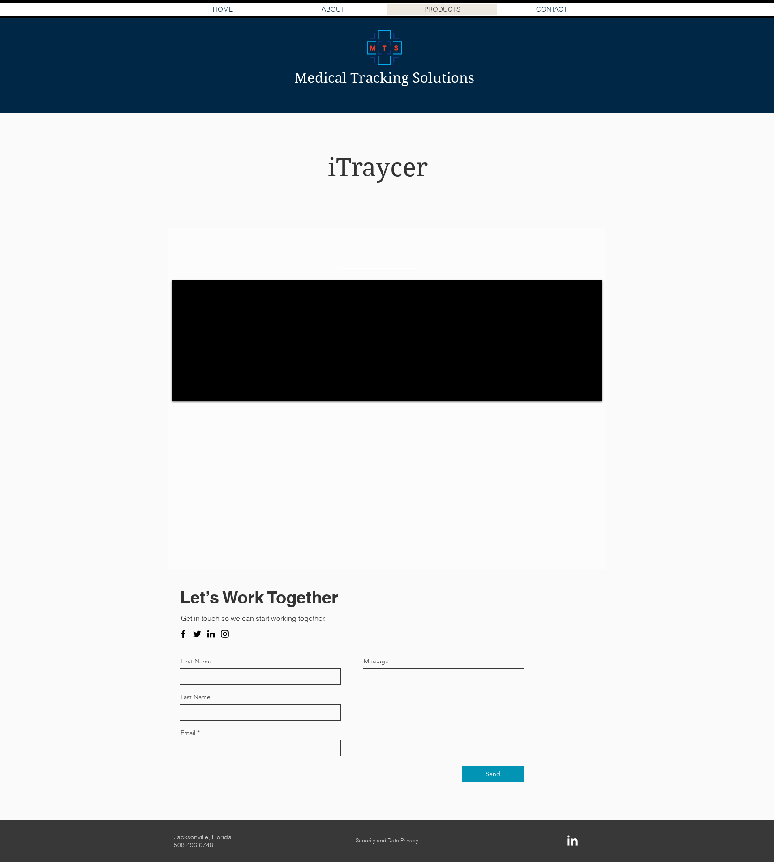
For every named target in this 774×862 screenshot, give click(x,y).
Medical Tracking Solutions (384, 78)
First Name (196, 661)
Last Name (196, 697)
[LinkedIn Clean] (572, 840)
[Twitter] (197, 633)
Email (188, 733)
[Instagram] (224, 633)
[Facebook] (183, 633)
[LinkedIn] (211, 633)
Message (376, 661)
